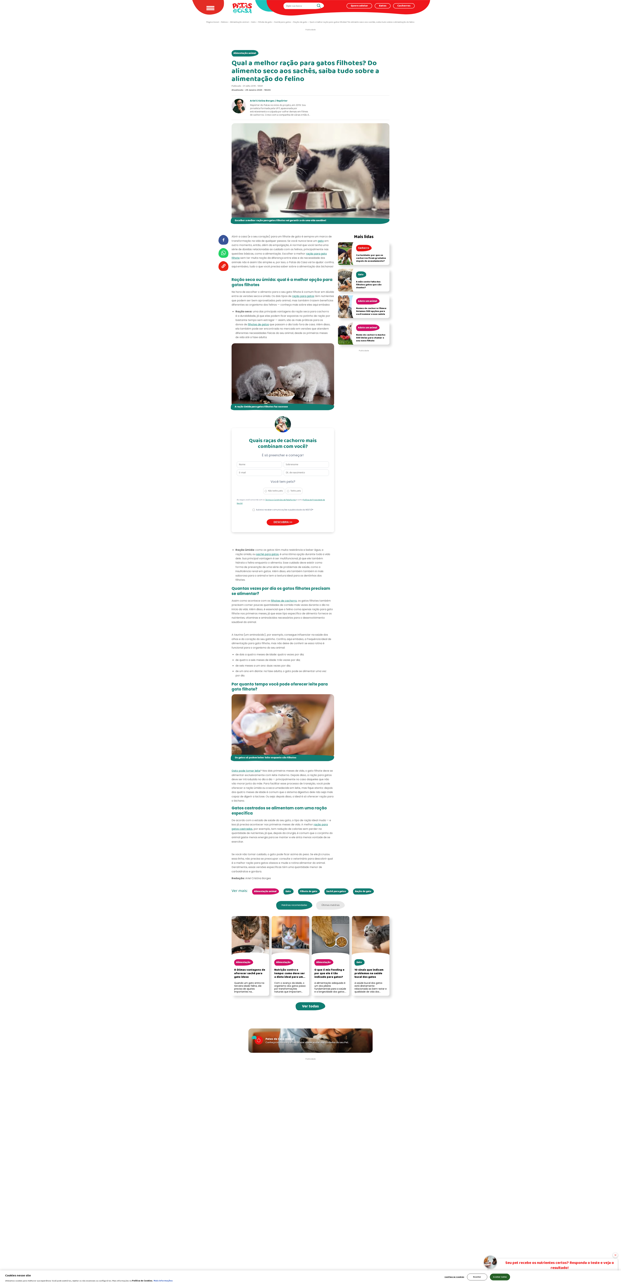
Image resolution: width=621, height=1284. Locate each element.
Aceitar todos (500, 1276)
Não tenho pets (275, 491)
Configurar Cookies (454, 1276)
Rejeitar (477, 1276)
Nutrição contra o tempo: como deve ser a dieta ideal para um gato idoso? (289, 975)
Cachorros (403, 6)
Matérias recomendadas (294, 905)
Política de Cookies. (142, 1280)
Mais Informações (163, 1280)
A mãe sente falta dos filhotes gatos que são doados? (368, 285)
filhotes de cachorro (284, 601)
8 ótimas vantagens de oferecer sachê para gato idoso (249, 973)
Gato (288, 891)
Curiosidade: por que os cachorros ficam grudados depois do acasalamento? (371, 258)
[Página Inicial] (242, 8)
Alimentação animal (245, 53)
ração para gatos (303, 296)
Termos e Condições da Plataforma (280, 500)
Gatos (382, 6)
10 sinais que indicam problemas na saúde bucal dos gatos (368, 973)
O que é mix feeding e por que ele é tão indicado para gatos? (329, 973)
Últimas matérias (330, 905)
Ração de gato (363, 891)
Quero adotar (359, 6)
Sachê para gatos (336, 891)
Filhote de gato (308, 891)
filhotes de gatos (258, 324)
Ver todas (310, 1006)
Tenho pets (295, 491)
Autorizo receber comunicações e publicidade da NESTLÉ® (284, 509)
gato (321, 241)
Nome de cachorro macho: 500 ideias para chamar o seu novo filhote (371, 338)
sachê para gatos (267, 554)
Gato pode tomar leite (246, 771)
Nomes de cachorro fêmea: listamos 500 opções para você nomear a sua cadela (371, 311)
